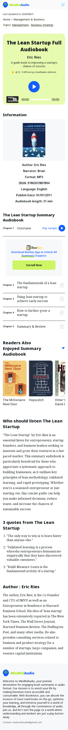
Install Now (34, 265)
